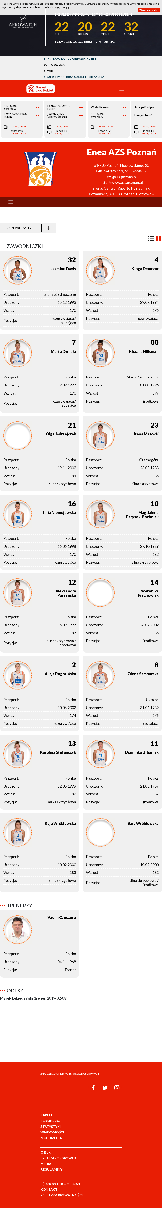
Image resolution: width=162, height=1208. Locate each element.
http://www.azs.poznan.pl (121, 182)
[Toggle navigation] (122, 89)
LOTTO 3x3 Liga (54, 64)
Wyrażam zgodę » (149, 10)
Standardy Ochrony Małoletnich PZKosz (74, 77)
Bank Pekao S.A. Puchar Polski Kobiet (70, 58)
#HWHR (49, 70)
